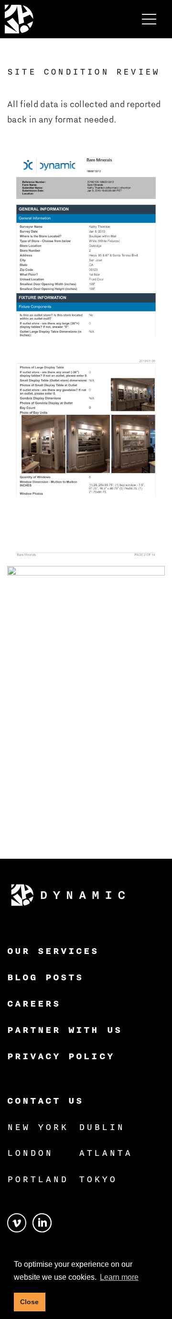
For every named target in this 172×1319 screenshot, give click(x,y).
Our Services (53, 950)
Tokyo (98, 1179)
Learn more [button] (119, 1277)
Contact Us (45, 1100)
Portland (37, 1179)
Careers (34, 1003)
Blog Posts (45, 977)
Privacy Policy (61, 1056)
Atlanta (105, 1152)
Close (29, 1302)
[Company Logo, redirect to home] (19, 19)
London (30, 1152)
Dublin (102, 1126)
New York (37, 1126)
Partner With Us (64, 1029)
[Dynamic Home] (68, 895)
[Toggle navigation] (149, 19)
